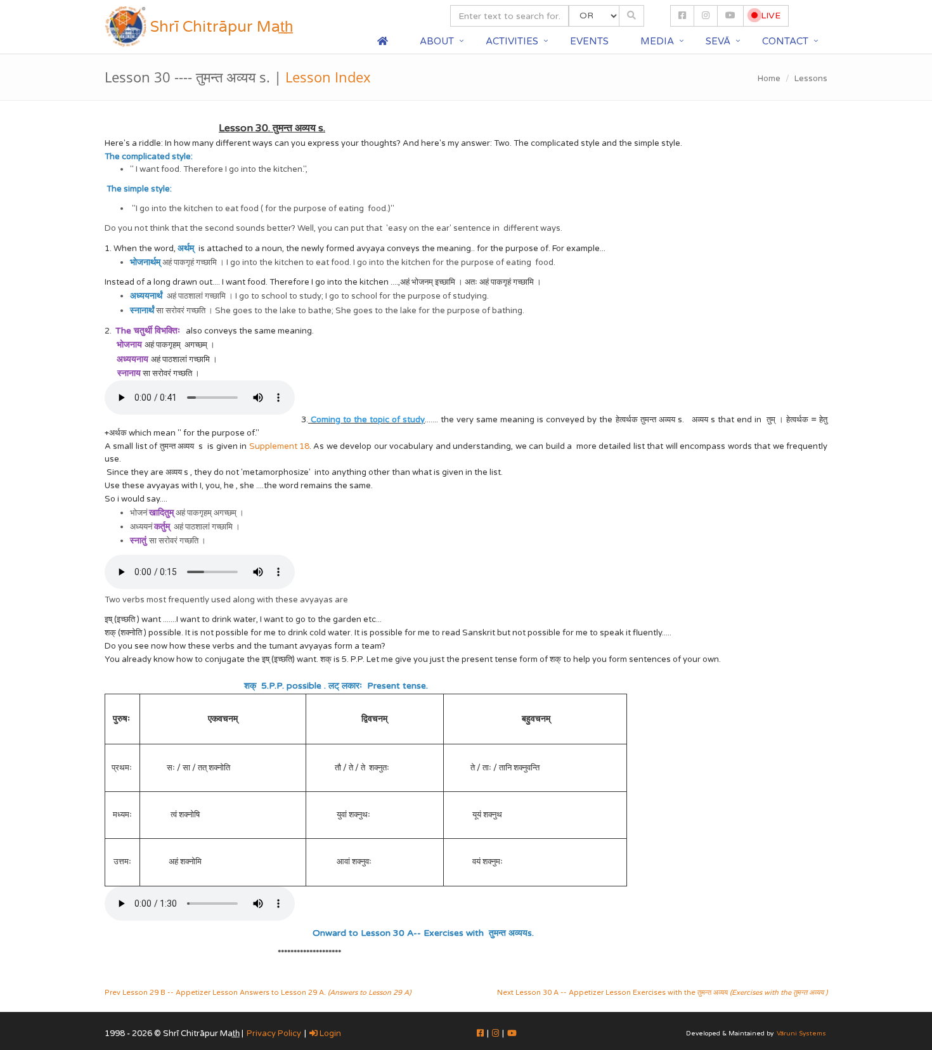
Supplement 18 (279, 446)
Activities (512, 41)
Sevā (718, 41)
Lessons (810, 79)
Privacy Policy (274, 1033)
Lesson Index (328, 76)
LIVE (769, 15)
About (437, 41)
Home (769, 79)
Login (329, 1033)
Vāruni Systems (801, 1033)
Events (589, 41)
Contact (785, 41)
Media (657, 41)
